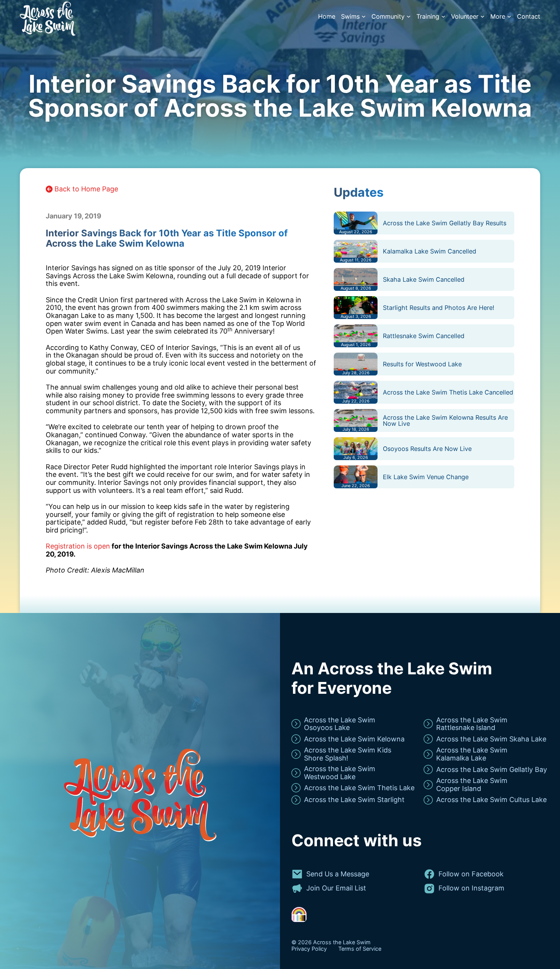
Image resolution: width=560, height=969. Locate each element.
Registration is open (78, 546)
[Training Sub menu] (443, 16)
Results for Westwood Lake (422, 364)
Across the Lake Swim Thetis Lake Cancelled (448, 392)
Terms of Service (359, 949)
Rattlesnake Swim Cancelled (423, 336)
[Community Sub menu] (408, 16)
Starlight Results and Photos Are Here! (438, 307)
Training (427, 16)
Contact (528, 16)
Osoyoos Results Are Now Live (427, 448)
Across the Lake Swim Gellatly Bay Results (444, 223)
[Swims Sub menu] (364, 16)
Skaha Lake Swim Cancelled (423, 279)
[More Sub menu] (509, 16)
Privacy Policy (309, 949)
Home (326, 16)
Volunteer (464, 16)
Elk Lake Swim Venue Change (426, 477)
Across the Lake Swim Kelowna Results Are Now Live (445, 420)
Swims (350, 16)
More (497, 16)
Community (388, 16)
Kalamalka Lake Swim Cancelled (429, 251)
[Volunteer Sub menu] (482, 16)
